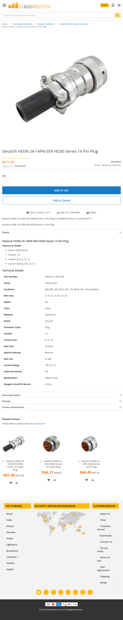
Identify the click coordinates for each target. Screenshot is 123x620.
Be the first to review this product (15, 158)
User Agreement (103, 568)
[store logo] (29, 5)
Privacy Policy (102, 549)
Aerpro (10, 526)
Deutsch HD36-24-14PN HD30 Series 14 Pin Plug (91, 464)
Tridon (9, 538)
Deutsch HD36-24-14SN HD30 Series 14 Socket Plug (53, 464)
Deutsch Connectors (46, 24)
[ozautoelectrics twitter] (60, 593)
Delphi (10, 569)
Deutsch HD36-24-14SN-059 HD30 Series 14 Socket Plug (15, 465)
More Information (11, 395)
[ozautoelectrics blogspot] (38, 592)
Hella (9, 520)
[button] (104, 5)
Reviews (6, 401)
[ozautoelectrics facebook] (46, 593)
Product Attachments (13, 407)
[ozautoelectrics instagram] (53, 593)
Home (5, 24)
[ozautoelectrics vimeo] (90, 593)
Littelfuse (11, 557)
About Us (105, 513)
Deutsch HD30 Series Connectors (74, 24)
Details (5, 232)
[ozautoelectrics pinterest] (68, 593)
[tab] (61, 232)
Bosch (9, 513)
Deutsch (10, 532)
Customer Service (104, 528)
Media (103, 582)
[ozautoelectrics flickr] (75, 593)
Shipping (105, 576)
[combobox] (61, 15)
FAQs (103, 520)
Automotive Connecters (23, 24)
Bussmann (12, 550)
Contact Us (106, 541)
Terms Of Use (103, 559)
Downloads (106, 535)
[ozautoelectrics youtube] (83, 593)
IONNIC (10, 563)
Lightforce (11, 544)
